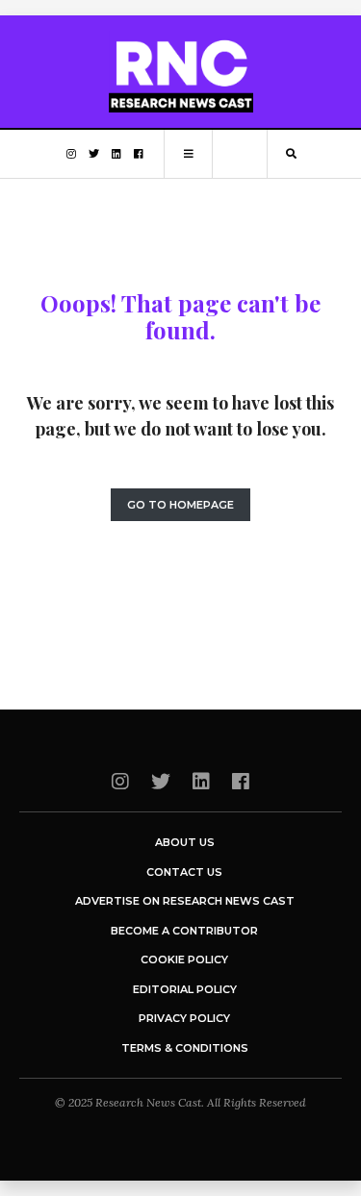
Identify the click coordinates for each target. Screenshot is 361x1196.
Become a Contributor (184, 930)
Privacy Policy (184, 1018)
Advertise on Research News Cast (185, 901)
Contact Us (184, 872)
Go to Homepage (180, 504)
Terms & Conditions (184, 1048)
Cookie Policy (184, 959)
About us (185, 842)
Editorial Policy (185, 989)
